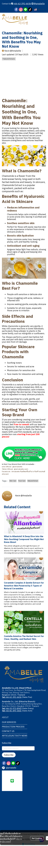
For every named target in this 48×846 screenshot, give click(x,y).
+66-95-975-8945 (12, 708)
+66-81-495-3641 (12, 710)
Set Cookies (37, 838)
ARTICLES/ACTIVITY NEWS (14, 735)
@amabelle (39, 3)
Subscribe (8, 755)
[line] (25, 9)
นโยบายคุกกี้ (6, 841)
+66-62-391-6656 (22, 3)
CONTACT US (8, 731)
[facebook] (16, 9)
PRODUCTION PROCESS (13, 726)
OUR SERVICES (9, 722)
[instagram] (21, 9)
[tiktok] (30, 9)
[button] (39, 9)
